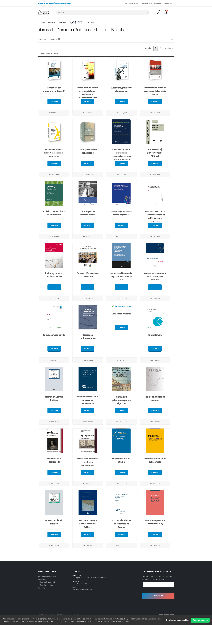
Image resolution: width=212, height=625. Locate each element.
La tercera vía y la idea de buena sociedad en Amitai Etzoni (155, 91)
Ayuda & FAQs (168, 3)
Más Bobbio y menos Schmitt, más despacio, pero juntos (54, 152)
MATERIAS (62, 22)
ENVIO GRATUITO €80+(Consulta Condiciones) (55, 3)
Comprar (54, 101)
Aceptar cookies (200, 620)
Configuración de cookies (177, 620)
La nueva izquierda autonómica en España (121, 524)
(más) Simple (155, 335)
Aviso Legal (42, 579)
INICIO (42, 22)
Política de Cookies (45, 585)
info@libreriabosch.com (82, 590)
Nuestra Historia (146, 3)
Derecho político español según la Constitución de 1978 (121, 276)
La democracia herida (54, 335)
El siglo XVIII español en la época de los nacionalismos (87, 400)
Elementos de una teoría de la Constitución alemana (155, 276)
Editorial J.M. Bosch (131, 3)
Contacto (157, 3)
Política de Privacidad (46, 582)
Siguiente (169, 48)
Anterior (148, 48)
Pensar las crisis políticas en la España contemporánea (87, 461)
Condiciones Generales (47, 576)
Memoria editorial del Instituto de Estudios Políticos (88, 523)
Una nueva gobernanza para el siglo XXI (121, 400)
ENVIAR (157, 596)
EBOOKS (51, 22)
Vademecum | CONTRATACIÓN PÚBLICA (155, 153)
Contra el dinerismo (121, 313)
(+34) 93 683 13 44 (80, 584)
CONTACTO (90, 22)
